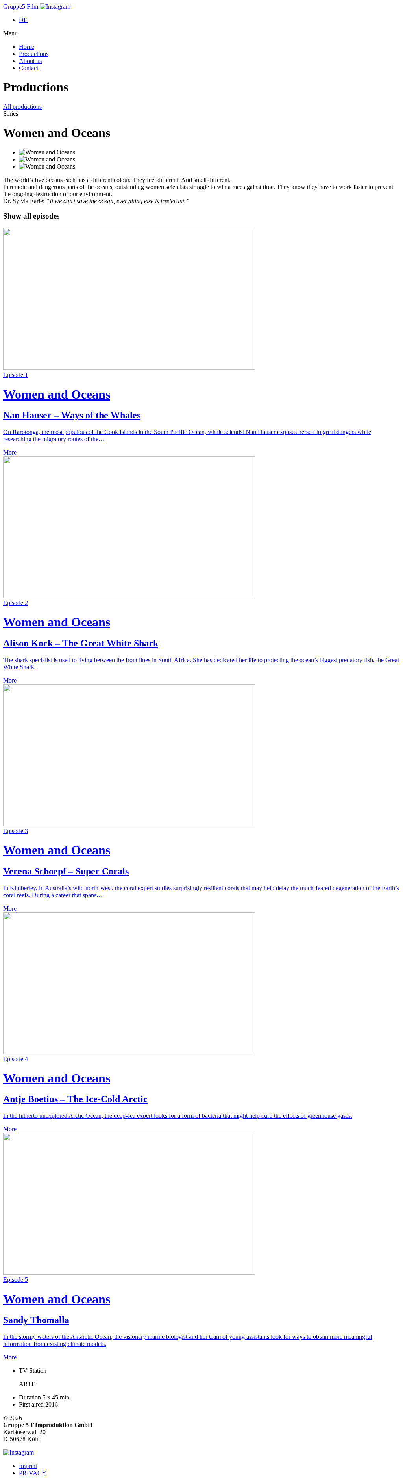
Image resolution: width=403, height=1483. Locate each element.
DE (23, 20)
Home (26, 46)
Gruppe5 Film (20, 6)
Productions (33, 53)
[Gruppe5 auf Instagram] (55, 6)
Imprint (28, 1466)
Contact (28, 68)
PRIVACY (32, 1473)
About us (30, 61)
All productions (22, 106)
